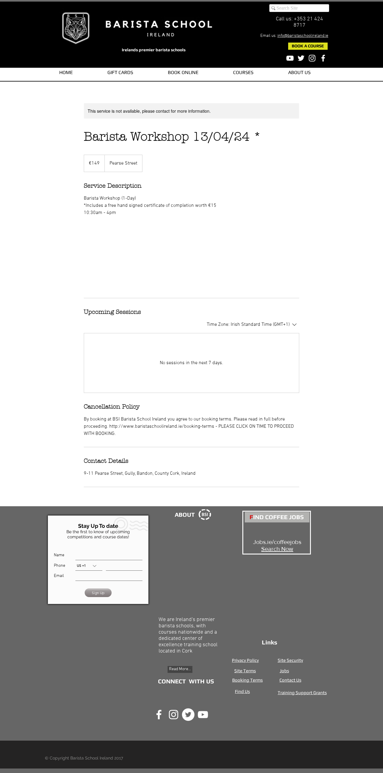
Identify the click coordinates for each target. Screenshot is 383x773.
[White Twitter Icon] (301, 58)
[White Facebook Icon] (323, 58)
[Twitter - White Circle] (188, 714)
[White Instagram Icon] (312, 58)
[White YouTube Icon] (289, 58)
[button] (243, 72)
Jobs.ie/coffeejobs (277, 542)
